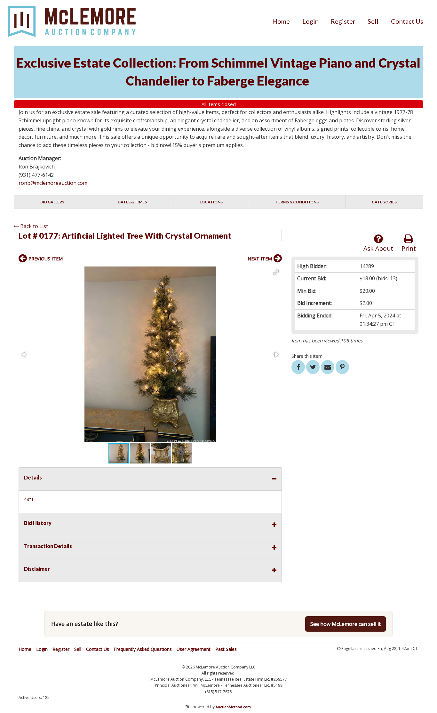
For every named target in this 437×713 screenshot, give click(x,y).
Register (343, 21)
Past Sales (226, 649)
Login (310, 21)
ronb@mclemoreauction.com (53, 182)
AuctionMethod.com (233, 706)
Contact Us (407, 21)
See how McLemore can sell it (345, 623)
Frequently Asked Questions (143, 649)
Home (281, 21)
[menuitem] (281, 21)
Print (408, 248)
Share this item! (307, 356)
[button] (276, 272)
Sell (373, 21)
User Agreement (194, 649)
